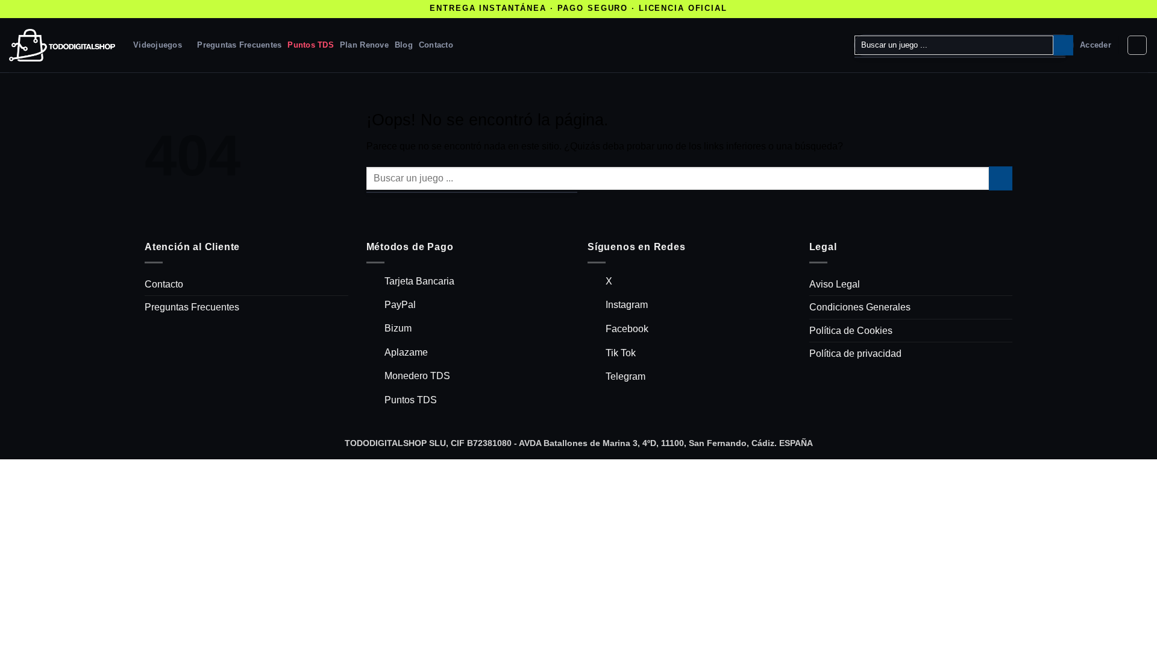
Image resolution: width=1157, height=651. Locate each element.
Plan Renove (364, 44)
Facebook (627, 329)
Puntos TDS (310, 44)
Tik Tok (621, 353)
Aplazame (406, 352)
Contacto (436, 44)
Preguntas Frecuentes (239, 44)
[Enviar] (1063, 45)
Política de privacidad (855, 353)
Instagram (627, 305)
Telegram (625, 376)
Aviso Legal (834, 284)
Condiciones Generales (860, 307)
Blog (404, 44)
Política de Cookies (850, 331)
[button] (1095, 45)
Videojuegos (157, 44)
